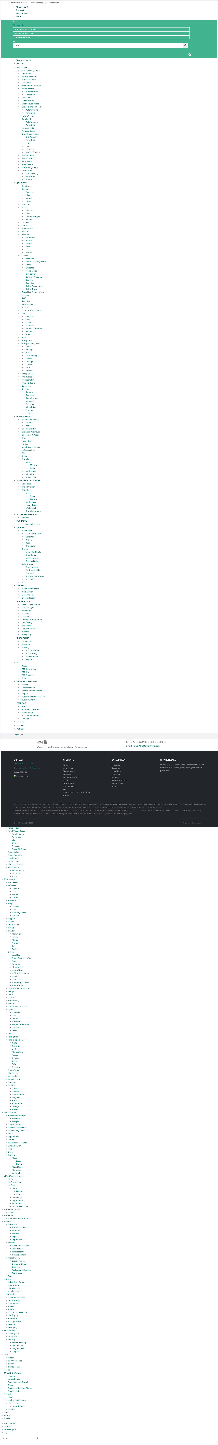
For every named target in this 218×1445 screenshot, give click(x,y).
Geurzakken (31, 274)
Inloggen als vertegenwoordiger (76, 792)
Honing (25, 444)
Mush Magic (31, 471)
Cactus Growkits (29, 429)
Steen (28, 334)
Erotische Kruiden (33, 570)
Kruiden (20, 527)
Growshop (24, 638)
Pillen (24, 453)
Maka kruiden (27, 564)
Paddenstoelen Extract (32, 524)
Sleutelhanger (32, 398)
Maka (28, 462)
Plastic (29, 201)
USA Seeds (26, 82)
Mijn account (22, 7)
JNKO (24, 298)
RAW (24, 337)
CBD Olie (25, 672)
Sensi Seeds (27, 161)
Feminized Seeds (29, 76)
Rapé (28, 543)
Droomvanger (28, 607)
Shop (65, 789)
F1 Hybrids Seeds (29, 79)
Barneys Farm (28, 88)
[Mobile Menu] (14, 41)
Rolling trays (27, 340)
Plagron (29, 659)
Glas (28, 195)
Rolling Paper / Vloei (34, 286)
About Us (134, 746)
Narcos (25, 307)
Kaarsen (25, 613)
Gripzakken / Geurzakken (33, 292)
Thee (24, 438)
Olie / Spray (27, 622)
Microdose (30, 474)
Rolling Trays (31, 289)
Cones (25, 225)
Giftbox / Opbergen (34, 277)
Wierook (25, 631)
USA (27, 143)
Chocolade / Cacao (30, 435)
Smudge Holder (28, 628)
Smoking (29, 371)
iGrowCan (26, 644)
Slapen (25, 694)
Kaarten (25, 616)
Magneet (30, 401)
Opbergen (26, 386)
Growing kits (27, 641)
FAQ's (140, 746)
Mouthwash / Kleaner (31, 447)
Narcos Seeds (28, 128)
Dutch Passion (28, 101)
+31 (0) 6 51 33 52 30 (25, 764)
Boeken (15, 1109)
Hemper (25, 295)
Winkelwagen (22, 13)
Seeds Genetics (29, 158)
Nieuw (21, 64)
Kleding (20, 725)
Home (127, 746)
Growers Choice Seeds (32, 107)
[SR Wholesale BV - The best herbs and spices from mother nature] (18, 23)
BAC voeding (31, 653)
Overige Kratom (33, 561)
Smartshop (24, 416)
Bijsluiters (66, 795)
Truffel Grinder (28, 487)
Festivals (21, 703)
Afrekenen (67, 774)
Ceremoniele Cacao (31, 604)
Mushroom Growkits (27, 514)
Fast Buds (26, 98)
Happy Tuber (31, 505)
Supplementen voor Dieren (34, 697)
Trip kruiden (31, 546)
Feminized (30, 94)
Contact (20, 10)
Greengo (30, 349)
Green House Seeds (30, 104)
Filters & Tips (27, 228)
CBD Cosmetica (29, 669)
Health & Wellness (27, 681)
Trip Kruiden (31, 579)
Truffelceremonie (20, 1206)
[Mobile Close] (0, 752)
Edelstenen (27, 610)
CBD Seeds (26, 73)
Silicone (29, 219)
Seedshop (23, 67)
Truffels (25, 459)
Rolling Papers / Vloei (31, 343)
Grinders (25, 234)
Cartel (28, 346)
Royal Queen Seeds (30, 134)
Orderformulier (69, 786)
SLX (27, 249)
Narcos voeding (32, 650)
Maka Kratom (32, 558)
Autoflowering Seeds (31, 70)
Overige (29, 361)
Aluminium (30, 237)
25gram (33, 465)
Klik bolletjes (31, 407)
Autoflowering (32, 91)
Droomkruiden (32, 567)
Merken (20, 729)
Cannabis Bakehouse (31, 432)
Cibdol (24, 666)
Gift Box (25, 231)
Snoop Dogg (27, 374)
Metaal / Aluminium (34, 328)
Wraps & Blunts (28, 383)
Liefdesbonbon (28, 450)
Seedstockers (28, 155)
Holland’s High (28, 116)
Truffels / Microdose (29, 481)
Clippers (25, 222)
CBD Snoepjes (28, 675)
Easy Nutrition (32, 656)
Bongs (24, 207)
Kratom (29, 540)
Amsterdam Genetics (31, 85)
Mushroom (22, 521)
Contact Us (155, 746)
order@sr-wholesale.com (31, 768)
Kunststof (30, 325)
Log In (18, 16)
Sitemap (146, 746)
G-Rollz (25, 255)
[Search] (37, 1438)
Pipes (24, 313)
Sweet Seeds (27, 164)
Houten (29, 240)
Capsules (30, 395)
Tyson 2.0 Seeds (33, 152)
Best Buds (26, 204)
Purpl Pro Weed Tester (31, 310)
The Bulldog (27, 377)
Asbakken (26, 189)
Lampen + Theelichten (32, 619)
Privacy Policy (68, 783)
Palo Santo (26, 625)
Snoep (24, 456)
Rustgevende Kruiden (35, 576)
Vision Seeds (27, 170)
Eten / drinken (28, 712)
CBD (28, 146)
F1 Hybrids (30, 149)
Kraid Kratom (31, 555)
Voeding (25, 647)
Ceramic (30, 192)
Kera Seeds (27, 119)
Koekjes (29, 426)
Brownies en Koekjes (30, 419)
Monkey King (27, 304)
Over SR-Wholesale (71, 777)
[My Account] (16, 49)
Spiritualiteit (23, 601)
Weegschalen (28, 380)
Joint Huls (30, 283)
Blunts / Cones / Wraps (36, 262)
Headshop (23, 183)
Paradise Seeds (28, 131)
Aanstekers (27, 186)
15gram (33, 468)
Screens (29, 392)
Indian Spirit (27, 531)
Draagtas (30, 268)
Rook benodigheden (30, 709)
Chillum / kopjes (33, 216)
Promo (29, 179)
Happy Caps (27, 441)
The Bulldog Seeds (30, 167)
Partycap (30, 404)
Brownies (30, 423)
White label (31, 508)
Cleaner (29, 210)
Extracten (30, 537)
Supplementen (28, 700)
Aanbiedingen (24, 60)
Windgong (12, 1327)
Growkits (12, 1212)
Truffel (29, 252)
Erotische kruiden (33, 534)
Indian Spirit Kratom (34, 552)
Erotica (20, 722)
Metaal (29, 198)
